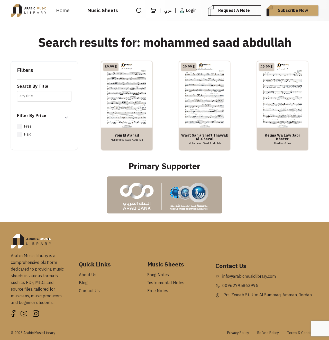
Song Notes (158, 275)
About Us (87, 275)
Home (63, 10)
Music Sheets (102, 10)
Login (191, 10)
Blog (83, 283)
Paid (27, 134)
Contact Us (89, 291)
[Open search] (139, 10)
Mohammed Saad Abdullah (127, 140)
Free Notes (157, 291)
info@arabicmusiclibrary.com (249, 276)
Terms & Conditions (302, 333)
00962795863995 (240, 286)
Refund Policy (268, 333)
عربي (167, 10)
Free (28, 126)
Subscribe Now (293, 10)
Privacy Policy (238, 333)
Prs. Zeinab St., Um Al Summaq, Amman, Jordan (267, 295)
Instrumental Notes (165, 283)
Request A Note (234, 10)
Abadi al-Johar (282, 143)
